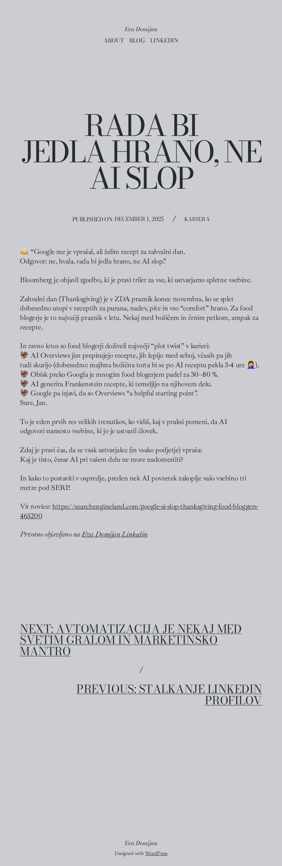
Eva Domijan (141, 29)
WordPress (156, 853)
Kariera (197, 219)
